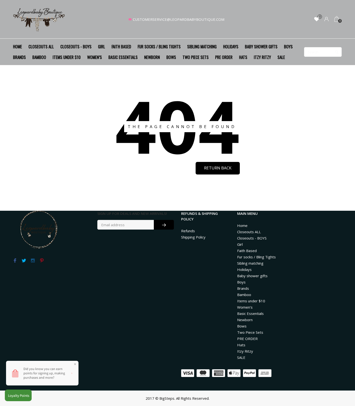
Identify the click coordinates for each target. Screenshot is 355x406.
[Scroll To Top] (342, 380)
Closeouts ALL (41, 47)
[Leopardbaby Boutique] (39, 19)
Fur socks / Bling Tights (159, 47)
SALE (281, 57)
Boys (288, 47)
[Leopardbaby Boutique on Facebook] (15, 260)
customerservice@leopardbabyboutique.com (178, 19)
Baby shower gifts (261, 47)
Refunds (188, 230)
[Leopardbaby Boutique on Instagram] (33, 260)
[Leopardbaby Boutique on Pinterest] (42, 260)
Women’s (94, 57)
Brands (19, 57)
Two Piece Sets (196, 57)
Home (17, 47)
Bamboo (39, 57)
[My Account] (326, 19)
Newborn (152, 57)
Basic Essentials (123, 57)
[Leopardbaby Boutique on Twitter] (24, 260)
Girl (101, 47)
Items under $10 (67, 57)
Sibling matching (202, 47)
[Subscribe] (164, 225)
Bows (171, 57)
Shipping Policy (193, 237)
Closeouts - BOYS (76, 47)
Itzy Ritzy (262, 57)
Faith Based (121, 47)
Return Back (217, 168)
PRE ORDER (224, 57)
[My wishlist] (316, 19)
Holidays (230, 47)
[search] (323, 52)
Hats (243, 57)
